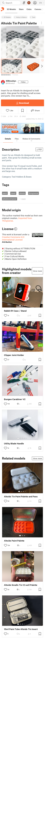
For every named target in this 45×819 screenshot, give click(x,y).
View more (37, 271)
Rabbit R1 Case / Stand (15, 311)
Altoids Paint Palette (14, 540)
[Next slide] (41, 66)
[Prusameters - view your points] (28, 2)
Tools (33, 17)
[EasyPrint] (24, 3)
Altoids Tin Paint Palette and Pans (21, 496)
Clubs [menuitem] (29, 9)
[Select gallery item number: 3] (24, 305)
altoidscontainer (9, 199)
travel (13, 193)
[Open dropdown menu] (41, 22)
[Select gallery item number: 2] (22, 305)
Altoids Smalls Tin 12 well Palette (20, 585)
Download (24, 103)
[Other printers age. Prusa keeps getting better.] (22, 128)
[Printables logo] (2, 9)
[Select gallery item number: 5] (26, 438)
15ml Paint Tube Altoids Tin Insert (21, 629)
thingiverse (33, 193)
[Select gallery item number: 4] (25, 349)
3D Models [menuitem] (11, 9)
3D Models (7, 17)
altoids (22, 193)
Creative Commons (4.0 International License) (13, 239)
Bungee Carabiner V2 (14, 399)
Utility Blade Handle (14, 443)
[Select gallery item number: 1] (20, 305)
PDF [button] (40, 149)
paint (5, 193)
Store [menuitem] (21, 9)
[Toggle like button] (5, 315)
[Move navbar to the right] (42, 9)
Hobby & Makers (21, 17)
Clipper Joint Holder (14, 355)
